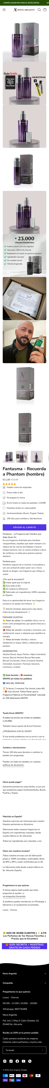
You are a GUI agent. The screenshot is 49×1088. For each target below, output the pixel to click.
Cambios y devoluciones (14, 747)
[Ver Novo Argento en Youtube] (24, 1061)
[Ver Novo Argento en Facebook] (17, 1061)
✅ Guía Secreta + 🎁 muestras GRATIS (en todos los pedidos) (17, 677)
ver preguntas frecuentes (14, 896)
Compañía (8, 983)
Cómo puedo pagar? (12, 782)
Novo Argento (10, 973)
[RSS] (30, 1061)
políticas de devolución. (13, 764)
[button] (9, 484)
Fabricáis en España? (12, 816)
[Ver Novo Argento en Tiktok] (11, 1061)
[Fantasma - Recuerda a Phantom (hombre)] (9, 457)
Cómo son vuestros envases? (16, 851)
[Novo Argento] (24, 9)
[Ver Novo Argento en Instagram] (5, 1061)
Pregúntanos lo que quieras (16, 885)
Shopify (24, 1070)
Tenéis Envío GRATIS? (13, 713)
